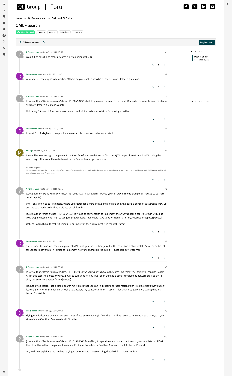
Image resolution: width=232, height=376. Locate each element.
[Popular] (4, 22)
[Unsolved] (4, 54)
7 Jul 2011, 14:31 (56, 74)
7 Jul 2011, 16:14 (55, 188)
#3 (166, 96)
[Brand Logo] (42, 7)
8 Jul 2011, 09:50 (56, 310)
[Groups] (4, 35)
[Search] (4, 41)
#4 (166, 128)
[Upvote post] (153, 65)
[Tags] (4, 16)
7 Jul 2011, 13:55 (55, 52)
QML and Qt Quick (26, 32)
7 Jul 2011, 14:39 (55, 96)
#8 (166, 267)
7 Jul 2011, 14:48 (56, 128)
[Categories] (4, 3)
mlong (29, 150)
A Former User (32, 52)
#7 (166, 241)
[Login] (228, 3)
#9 (166, 310)
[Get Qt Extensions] (4, 48)
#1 (166, 52)
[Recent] (4, 10)
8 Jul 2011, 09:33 (55, 267)
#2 (166, 74)
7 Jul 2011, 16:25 (56, 241)
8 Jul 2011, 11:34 (55, 336)
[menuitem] (228, 3)
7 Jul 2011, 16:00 (48, 150)
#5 (166, 150)
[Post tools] (164, 65)
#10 (165, 336)
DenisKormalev (33, 74)
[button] (4, 372)
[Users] (4, 29)
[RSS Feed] (44, 42)
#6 (166, 188)
